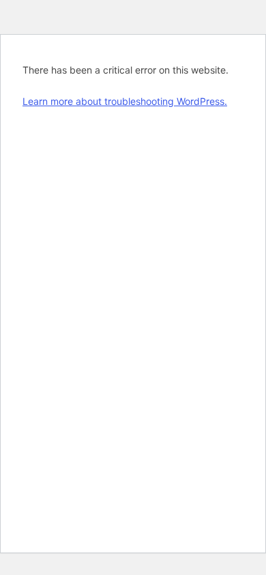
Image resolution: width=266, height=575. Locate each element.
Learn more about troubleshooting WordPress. (125, 101)
